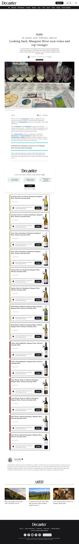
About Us (21, 528)
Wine (23, 38)
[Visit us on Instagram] (39, 535)
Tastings (49, 56)
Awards (58, 7)
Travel (43, 7)
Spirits (48, 7)
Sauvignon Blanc (15, 137)
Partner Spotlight (66, 7)
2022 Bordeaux (25, 119)
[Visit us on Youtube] (32, 535)
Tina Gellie (34, 56)
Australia (35, 38)
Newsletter (46, 115)
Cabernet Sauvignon (25, 136)
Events (53, 7)
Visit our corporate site (55, 538)
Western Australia (43, 38)
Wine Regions (28, 38)
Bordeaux (17, 126)
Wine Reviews (21, 7)
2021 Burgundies (23, 122)
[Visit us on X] (25, 535)
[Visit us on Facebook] (28, 535)
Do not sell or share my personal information (39, 530)
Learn (39, 7)
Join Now (38, 208)
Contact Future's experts (30, 528)
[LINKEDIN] (23, 459)
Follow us (40, 115)
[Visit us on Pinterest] (36, 535)
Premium (28, 7)
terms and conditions (55, 528)
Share (14, 115)
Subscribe (59, 3)
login (43, 174)
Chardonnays (14, 136)
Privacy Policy (46, 528)
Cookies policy (39, 528)
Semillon (22, 137)
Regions (34, 7)
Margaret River (53, 38)
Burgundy (28, 126)
